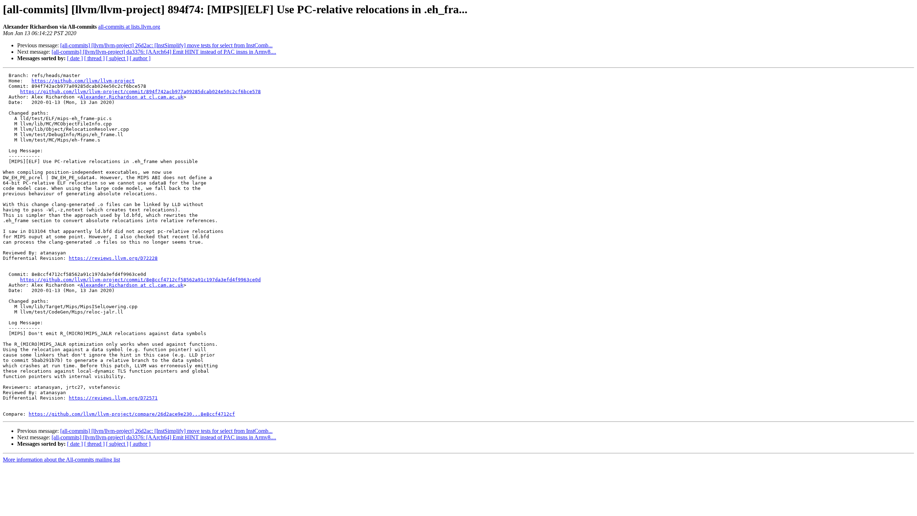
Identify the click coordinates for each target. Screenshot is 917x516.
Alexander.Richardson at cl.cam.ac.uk (131, 97)
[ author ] (140, 58)
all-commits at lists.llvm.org (129, 27)
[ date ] (75, 58)
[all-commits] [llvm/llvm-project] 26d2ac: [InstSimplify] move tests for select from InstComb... (166, 45)
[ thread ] (94, 58)
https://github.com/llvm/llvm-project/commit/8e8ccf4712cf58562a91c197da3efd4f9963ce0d (140, 279)
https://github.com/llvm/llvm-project (83, 80)
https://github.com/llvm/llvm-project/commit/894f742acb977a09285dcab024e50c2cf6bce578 (140, 91)
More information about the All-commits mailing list (61, 460)
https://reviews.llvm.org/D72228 (113, 258)
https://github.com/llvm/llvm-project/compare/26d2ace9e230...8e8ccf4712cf (132, 414)
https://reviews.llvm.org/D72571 (113, 398)
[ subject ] (117, 58)
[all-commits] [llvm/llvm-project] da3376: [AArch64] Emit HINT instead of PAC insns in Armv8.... (164, 52)
